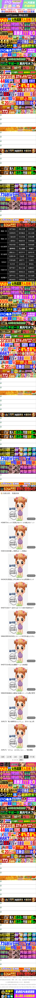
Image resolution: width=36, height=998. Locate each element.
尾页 (21, 760)
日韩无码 (31, 279)
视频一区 (4, 231)
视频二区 (4, 239)
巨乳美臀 (31, 237)
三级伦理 (12, 237)
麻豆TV (21, 260)
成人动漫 (31, 233)
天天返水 (31, 256)
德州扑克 (31, 252)
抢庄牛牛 (22, 252)
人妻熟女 (12, 241)
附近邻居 (12, 244)
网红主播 (22, 229)
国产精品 (12, 229)
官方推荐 (4, 254)
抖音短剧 (12, 260)
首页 (2, 757)
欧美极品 (22, 233)
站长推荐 (4, 246)
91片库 (12, 264)
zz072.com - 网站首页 (17, 15)
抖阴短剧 (22, 279)
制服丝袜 (22, 241)
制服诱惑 (31, 272)
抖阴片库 (4, 270)
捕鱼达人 (12, 252)
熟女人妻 (22, 268)
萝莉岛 (31, 264)
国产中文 (12, 276)
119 (15, 757)
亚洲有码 (12, 233)
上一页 (9, 757)
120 (21, 757)
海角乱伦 (22, 272)
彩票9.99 (12, 256)
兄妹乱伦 (22, 276)
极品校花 (12, 279)
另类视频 (31, 241)
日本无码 (31, 229)
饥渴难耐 (22, 244)
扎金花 (22, 256)
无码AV (3, 262)
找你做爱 (31, 244)
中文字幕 (22, 237)
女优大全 (22, 264)
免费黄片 (31, 268)
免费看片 (4, 277)
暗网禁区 (12, 272)
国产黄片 (12, 268)
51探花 (31, 260)
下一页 (32, 757)
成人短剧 (31, 276)
